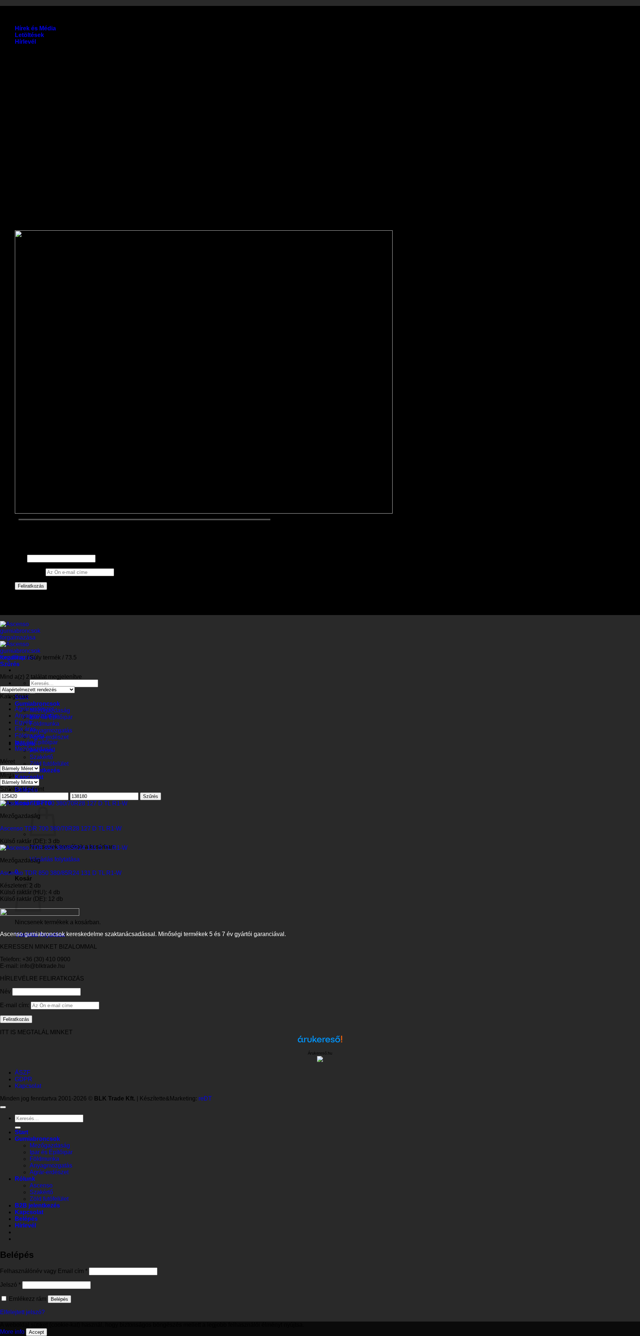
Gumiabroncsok (37, 704)
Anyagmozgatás (51, 730)
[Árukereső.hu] (320, 1042)
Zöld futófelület (49, 764)
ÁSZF (22, 1072)
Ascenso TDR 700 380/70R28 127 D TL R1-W (60, 828)
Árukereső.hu (320, 1053)
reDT (205, 1098)
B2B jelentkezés (37, 1205)
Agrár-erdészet (49, 737)
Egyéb (23, 722)
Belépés (59, 1299)
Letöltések (29, 35)
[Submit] (18, 1127)
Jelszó (10, 1285)
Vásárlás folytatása (55, 859)
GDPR (23, 1079)
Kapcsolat (29, 777)
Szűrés (150, 796)
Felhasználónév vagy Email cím (43, 1271)
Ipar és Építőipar (36, 742)
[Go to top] (3, 1107)
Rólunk (25, 1179)
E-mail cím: (30, 572)
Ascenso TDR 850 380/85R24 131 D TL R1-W (60, 873)
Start (21, 1132)
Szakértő (41, 757)
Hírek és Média (35, 28)
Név (20, 558)
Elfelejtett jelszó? (22, 1312)
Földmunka (44, 724)
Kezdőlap (12, 657)
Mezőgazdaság (35, 749)
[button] (25, 42)
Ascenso (41, 1185)
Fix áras (25, 729)
